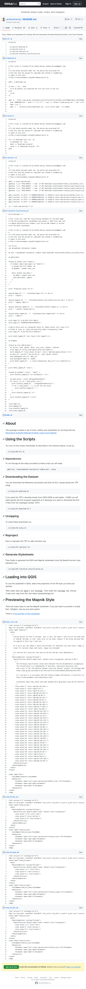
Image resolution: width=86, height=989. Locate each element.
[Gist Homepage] (10, 3)
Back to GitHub (56, 4)
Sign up (77, 4)
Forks (46, 28)
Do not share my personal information (43, 979)
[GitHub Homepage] (36, 983)
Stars (34, 28)
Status (36, 977)
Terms (17, 977)
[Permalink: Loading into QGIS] (3, 577)
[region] (43, 48)
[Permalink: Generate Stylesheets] (3, 554)
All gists (46, 4)
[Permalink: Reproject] (3, 535)
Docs (50, 977)
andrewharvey (13, 19)
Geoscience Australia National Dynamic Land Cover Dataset (30, 433)
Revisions (20, 28)
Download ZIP (78, 28)
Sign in (68, 4)
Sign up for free (11, 967)
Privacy (22, 977)
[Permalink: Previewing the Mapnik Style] (3, 599)
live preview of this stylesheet (27, 614)
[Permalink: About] (3, 423)
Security (29, 977)
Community (43, 977)
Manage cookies (66, 977)
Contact (56, 977)
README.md (29, 19)
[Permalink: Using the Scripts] (3, 439)
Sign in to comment (73, 967)
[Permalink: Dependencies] (3, 458)
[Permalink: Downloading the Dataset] (3, 476)
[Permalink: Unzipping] (3, 516)
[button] (66, 27)
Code (7, 28)
